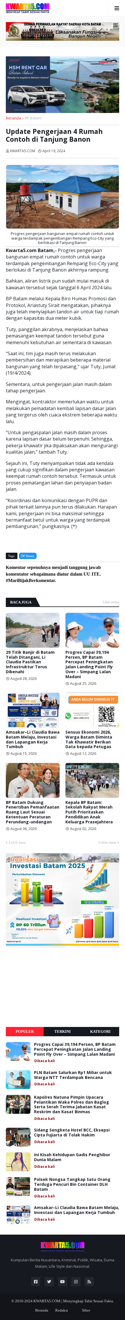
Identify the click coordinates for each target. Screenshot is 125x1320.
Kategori (100, 1031)
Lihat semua (111, 602)
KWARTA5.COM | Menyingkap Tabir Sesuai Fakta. (73, 1301)
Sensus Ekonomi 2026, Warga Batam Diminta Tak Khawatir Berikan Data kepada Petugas (88, 739)
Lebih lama (107, 842)
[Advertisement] (49, 987)
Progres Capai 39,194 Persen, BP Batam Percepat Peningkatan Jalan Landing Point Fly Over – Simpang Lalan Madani (89, 664)
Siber (86, 1310)
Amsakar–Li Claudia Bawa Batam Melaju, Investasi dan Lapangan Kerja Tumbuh (33, 739)
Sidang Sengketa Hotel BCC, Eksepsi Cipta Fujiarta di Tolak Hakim (72, 1133)
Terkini (62, 1031)
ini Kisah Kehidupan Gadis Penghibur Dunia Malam (72, 1157)
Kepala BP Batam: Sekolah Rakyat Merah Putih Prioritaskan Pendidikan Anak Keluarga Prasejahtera (89, 812)
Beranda (13, 118)
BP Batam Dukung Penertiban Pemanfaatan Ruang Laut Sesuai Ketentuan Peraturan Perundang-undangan (32, 812)
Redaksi (61, 1310)
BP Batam (33, 118)
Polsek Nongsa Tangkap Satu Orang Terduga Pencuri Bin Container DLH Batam (72, 1184)
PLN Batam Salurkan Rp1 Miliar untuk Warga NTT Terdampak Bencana (73, 1075)
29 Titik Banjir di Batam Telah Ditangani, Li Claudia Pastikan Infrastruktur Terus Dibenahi (30, 662)
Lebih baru (17, 842)
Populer (25, 1031)
